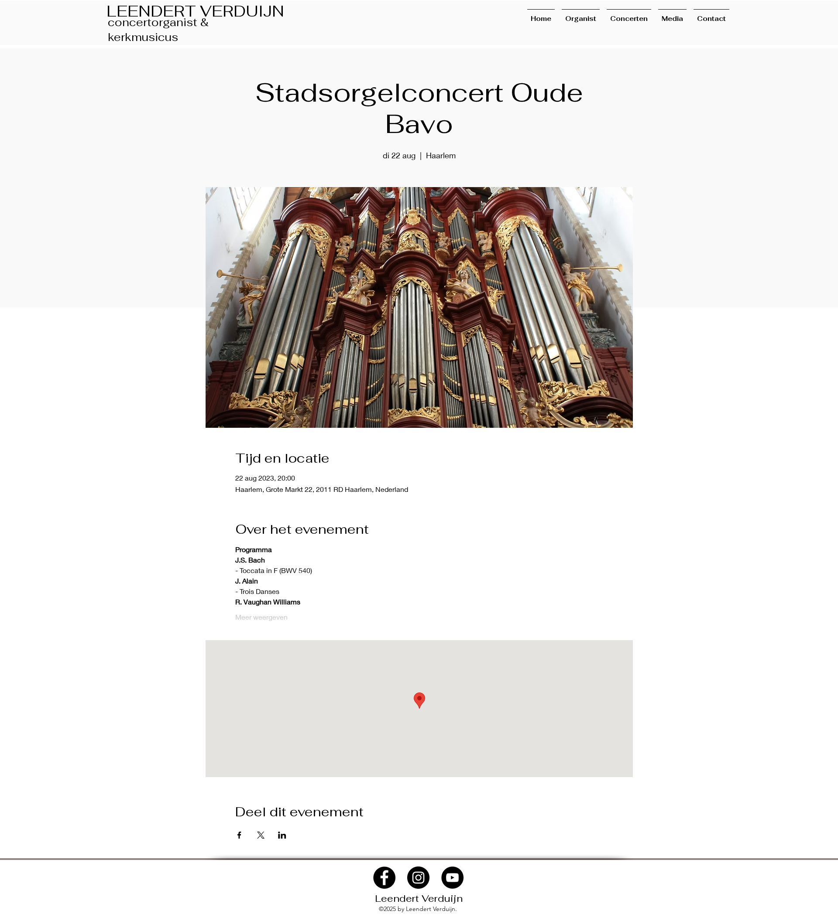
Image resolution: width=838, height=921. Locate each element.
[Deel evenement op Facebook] (239, 835)
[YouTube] (452, 877)
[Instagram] (418, 877)
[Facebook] (384, 877)
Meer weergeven (261, 617)
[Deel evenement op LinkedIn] (282, 835)
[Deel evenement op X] (261, 835)
